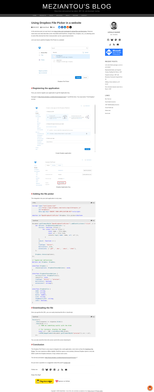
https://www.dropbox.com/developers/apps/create (52, 97)
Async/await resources (110, 101)
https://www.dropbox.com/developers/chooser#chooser (60, 357)
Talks (51, 15)
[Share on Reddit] (67, 27)
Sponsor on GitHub (62, 381)
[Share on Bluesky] (59, 27)
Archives (59, 15)
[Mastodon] (51, 370)
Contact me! (66, 362)
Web (53, 27)
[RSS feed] (62, 370)
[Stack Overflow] (58, 370)
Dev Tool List (108, 99)
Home (34, 15)
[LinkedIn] (54, 370)
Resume (75, 15)
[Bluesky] (47, 370)
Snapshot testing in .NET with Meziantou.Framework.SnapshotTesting (113, 77)
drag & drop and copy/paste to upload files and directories (70, 31)
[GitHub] (43, 370)
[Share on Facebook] (62, 27)
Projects (43, 15)
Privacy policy (99, 391)
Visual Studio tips (109, 107)
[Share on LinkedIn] (65, 27)
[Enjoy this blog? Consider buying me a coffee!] (44, 381)
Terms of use (91, 391)
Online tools (108, 110)
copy (93, 202)
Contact (84, 15)
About (68, 15)
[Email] (66, 370)
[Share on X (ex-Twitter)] (70, 27)
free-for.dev (107, 113)
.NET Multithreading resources (112, 104)
